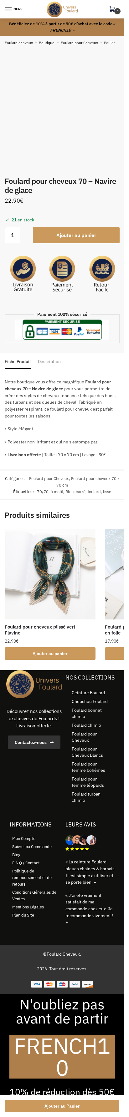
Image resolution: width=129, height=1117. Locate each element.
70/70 (43, 491)
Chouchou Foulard (90, 701)
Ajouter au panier (76, 235)
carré (80, 491)
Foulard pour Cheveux (79, 42)
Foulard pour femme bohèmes (88, 767)
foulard (94, 491)
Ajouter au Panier (62, 1106)
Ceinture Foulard (88, 692)
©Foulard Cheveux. (62, 954)
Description (49, 361)
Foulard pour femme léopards (88, 782)
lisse (107, 491)
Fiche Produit (18, 361)
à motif (57, 491)
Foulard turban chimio (86, 797)
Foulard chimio (86, 725)
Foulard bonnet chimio (87, 713)
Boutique (46, 42)
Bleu (69, 491)
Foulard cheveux (19, 42)
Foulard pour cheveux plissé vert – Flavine (42, 630)
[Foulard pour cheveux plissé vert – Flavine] (50, 574)
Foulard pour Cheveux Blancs (87, 752)
